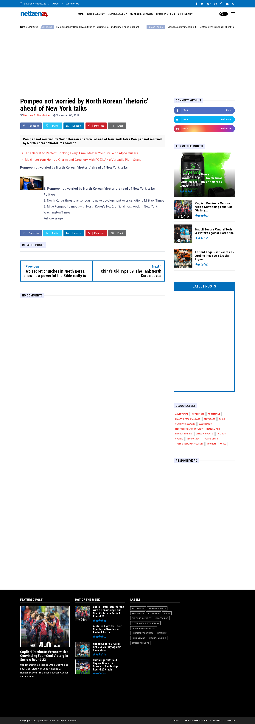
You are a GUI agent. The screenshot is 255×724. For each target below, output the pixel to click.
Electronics (205, 424)
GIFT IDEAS (184, 14)
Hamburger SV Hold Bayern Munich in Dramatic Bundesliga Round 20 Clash (80, 27)
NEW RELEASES (116, 14)
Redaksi (217, 721)
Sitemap (230, 721)
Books (222, 419)
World (223, 444)
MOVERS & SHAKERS (141, 14)
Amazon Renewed (157, 608)
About (55, 3)
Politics (221, 434)
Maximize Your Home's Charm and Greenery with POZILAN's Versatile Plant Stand (83, 159)
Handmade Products (142, 633)
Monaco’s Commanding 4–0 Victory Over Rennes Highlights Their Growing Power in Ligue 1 (200, 27)
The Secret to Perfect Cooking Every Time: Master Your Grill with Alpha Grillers (81, 153)
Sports (179, 439)
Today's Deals (210, 439)
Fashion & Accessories (143, 628)
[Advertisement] (127, 60)
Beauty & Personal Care (187, 419)
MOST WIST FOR (165, 14)
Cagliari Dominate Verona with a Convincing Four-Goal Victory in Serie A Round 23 (44, 656)
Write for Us (72, 3)
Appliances (198, 414)
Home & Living (213, 429)
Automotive (214, 414)
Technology (193, 439)
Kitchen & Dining (183, 434)
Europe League (138, 27)
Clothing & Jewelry (185, 424)
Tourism (211, 444)
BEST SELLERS (94, 14)
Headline (161, 633)
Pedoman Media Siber (196, 721)
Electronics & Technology (189, 429)
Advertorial (181, 414)
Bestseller (209, 419)
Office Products (204, 434)
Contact (175, 721)
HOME (80, 14)
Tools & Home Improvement (189, 444)
